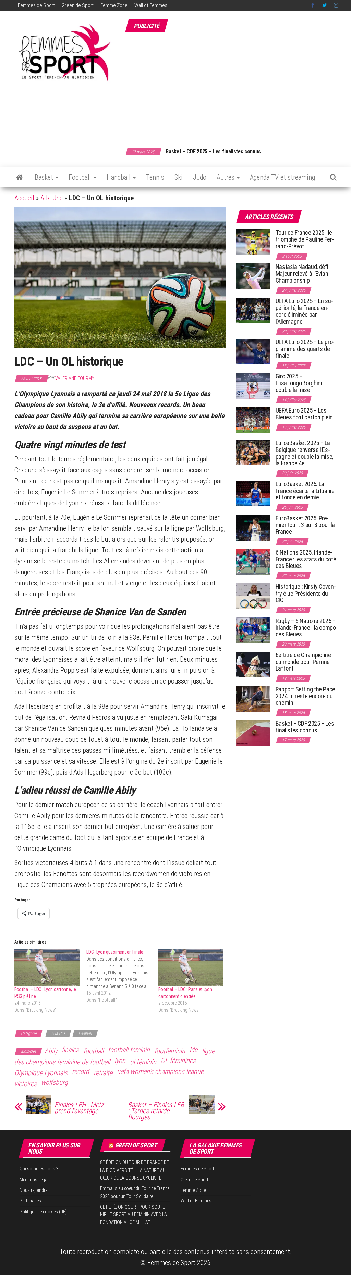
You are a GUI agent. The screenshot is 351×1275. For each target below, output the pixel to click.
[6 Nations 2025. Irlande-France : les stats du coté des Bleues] (253, 561)
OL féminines (178, 1060)
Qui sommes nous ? (39, 1168)
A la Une (51, 198)
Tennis (155, 177)
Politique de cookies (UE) (43, 1211)
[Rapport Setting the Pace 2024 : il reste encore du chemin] (253, 698)
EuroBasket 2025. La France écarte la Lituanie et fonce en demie (305, 490)
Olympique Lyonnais (41, 1073)
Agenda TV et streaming (282, 177)
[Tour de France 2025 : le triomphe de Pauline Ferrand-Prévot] (253, 241)
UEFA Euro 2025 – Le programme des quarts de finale (305, 348)
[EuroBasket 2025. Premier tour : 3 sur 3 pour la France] (253, 527)
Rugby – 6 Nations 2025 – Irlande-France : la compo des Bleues (306, 627)
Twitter (324, 5)
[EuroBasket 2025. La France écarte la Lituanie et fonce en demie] (253, 493)
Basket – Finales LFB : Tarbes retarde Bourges (156, 1111)
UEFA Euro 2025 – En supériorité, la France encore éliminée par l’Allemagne (304, 311)
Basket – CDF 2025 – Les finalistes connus (213, 151)
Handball (119, 177)
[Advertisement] (238, 86)
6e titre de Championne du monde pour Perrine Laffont (303, 661)
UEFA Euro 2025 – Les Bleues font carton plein (304, 414)
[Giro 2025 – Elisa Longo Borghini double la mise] (253, 385)
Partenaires (30, 1201)
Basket (45, 177)
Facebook (313, 5)
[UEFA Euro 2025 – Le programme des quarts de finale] (253, 351)
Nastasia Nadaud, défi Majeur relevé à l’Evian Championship (302, 273)
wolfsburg (54, 1082)
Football (81, 177)
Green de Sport (78, 5)
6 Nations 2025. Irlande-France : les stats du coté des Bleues (306, 559)
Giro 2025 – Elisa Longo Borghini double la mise (299, 383)
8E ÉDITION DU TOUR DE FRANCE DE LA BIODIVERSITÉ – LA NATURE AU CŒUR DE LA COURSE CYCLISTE (134, 1170)
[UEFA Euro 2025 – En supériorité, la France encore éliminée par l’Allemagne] (253, 310)
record (80, 1071)
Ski (178, 177)
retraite (103, 1073)
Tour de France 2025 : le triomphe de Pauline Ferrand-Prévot (305, 239)
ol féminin (143, 1062)
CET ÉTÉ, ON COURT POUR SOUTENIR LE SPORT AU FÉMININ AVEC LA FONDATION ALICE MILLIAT (133, 1214)
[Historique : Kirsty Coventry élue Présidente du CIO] (253, 596)
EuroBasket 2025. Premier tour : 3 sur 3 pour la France (305, 525)
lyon (119, 1060)
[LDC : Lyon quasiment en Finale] (122, 976)
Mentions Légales (36, 1179)
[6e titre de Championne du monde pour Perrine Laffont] (253, 664)
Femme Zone (114, 5)
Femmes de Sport (36, 5)
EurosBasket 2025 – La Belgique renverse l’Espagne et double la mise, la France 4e (304, 453)
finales (70, 1049)
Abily (51, 1051)
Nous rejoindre (33, 1190)
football (93, 1051)
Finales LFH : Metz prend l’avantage (79, 1108)
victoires (25, 1084)
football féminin (129, 1049)
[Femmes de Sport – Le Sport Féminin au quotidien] (19, 177)
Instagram (336, 5)
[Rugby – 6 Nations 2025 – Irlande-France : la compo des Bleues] (253, 630)
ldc (193, 1049)
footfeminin (169, 1051)
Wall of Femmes (150, 5)
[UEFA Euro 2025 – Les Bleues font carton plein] (253, 419)
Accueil (24, 198)
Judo (199, 177)
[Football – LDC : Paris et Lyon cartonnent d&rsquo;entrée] (190, 967)
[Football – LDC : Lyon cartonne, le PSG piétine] (47, 967)
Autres (226, 177)
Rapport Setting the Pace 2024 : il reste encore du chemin (305, 696)
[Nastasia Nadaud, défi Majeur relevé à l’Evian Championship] (253, 276)
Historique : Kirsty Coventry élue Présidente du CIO (306, 593)
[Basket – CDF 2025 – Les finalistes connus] (253, 732)
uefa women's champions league (160, 1071)
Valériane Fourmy (74, 378)
